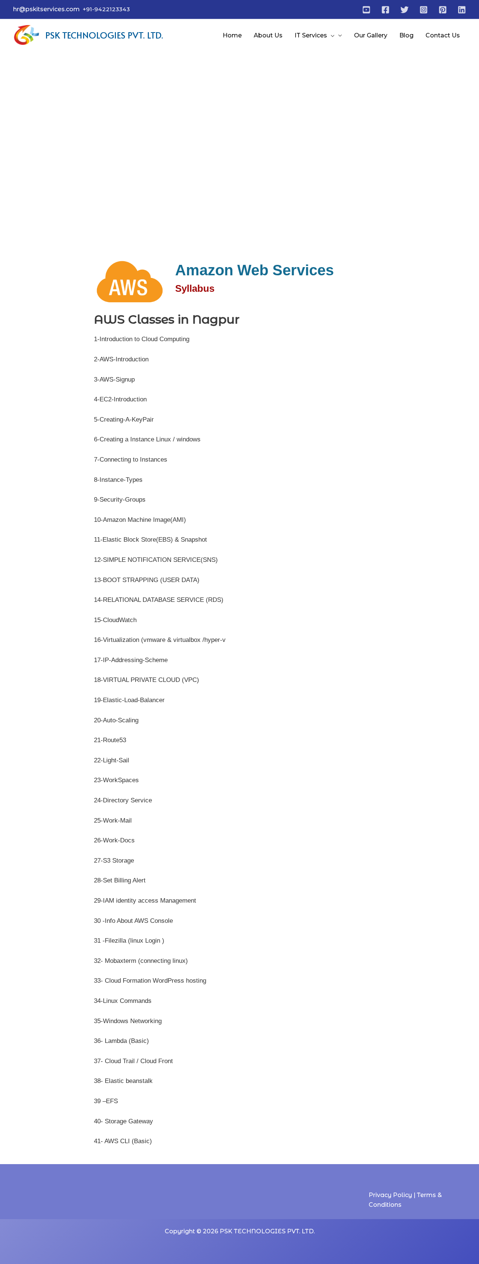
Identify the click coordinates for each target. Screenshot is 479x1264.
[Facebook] (385, 10)
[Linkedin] (462, 10)
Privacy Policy (391, 1195)
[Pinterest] (443, 10)
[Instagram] (423, 10)
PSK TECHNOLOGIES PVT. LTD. (104, 35)
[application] (331, 35)
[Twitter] (404, 10)
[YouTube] (366, 10)
